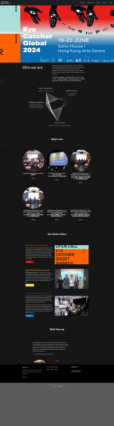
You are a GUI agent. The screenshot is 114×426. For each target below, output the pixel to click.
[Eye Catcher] (5, 2)
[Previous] (4, 34)
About (111, 3)
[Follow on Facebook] (72, 409)
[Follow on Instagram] (75, 409)
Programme (82, 3)
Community (104, 3)
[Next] (110, 34)
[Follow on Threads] (77, 409)
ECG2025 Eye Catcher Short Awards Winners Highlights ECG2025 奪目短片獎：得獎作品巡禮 (57, 175)
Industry (98, 3)
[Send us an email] (79, 409)
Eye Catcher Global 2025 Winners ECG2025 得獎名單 (33, 174)
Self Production (91, 3)
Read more (33, 178)
